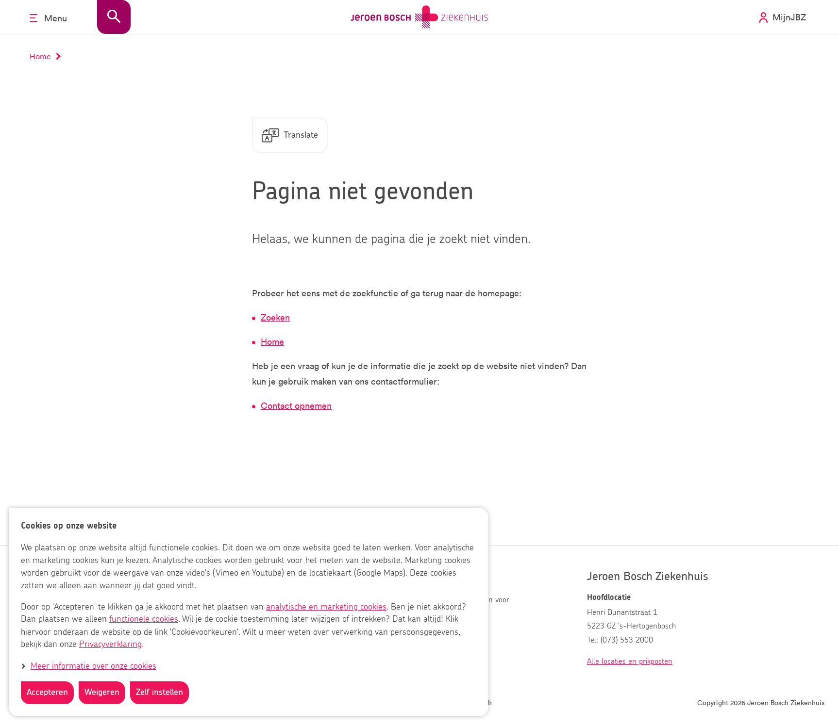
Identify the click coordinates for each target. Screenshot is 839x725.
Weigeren (101, 692)
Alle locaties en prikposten (629, 661)
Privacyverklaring (110, 645)
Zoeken (275, 317)
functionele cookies (143, 619)
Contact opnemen (296, 405)
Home (272, 341)
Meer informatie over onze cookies (93, 666)
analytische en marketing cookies (326, 607)
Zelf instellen (159, 692)
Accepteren (47, 692)
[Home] (419, 17)
